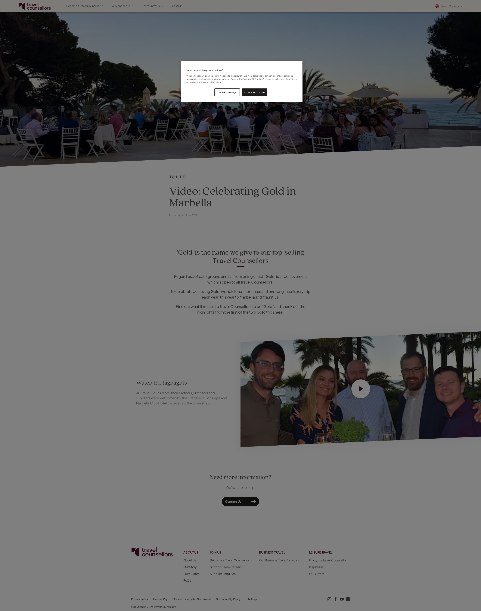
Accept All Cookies (254, 92)
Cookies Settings (227, 92)
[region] (242, 81)
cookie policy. (214, 82)
